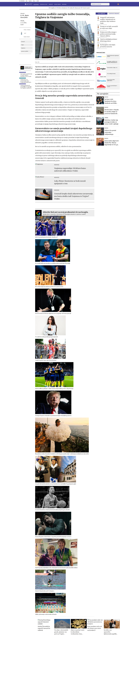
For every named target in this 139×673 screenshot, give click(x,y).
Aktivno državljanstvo (62, 7)
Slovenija (36, 4)
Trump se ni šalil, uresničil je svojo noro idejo (109, 27)
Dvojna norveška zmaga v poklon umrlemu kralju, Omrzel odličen (108, 34)
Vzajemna (23, 48)
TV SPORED (22, 0)
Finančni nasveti (86, 7)
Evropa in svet (43, 4)
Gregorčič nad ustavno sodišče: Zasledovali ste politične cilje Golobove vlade (107, 20)
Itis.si (34, 0)
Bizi (26, 0)
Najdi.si (30, 0)
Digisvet (51, 4)
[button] (20, 4)
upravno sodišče (24, 51)
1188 (37, 0)
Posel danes (57, 4)
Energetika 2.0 (53, 7)
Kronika (64, 4)
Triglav (22, 44)
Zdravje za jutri (77, 7)
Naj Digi (71, 7)
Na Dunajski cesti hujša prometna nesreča (107, 45)
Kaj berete (101, 13)
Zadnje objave (114, 13)
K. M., (22, 15)
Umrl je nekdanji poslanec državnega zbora (108, 40)
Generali (23, 41)
